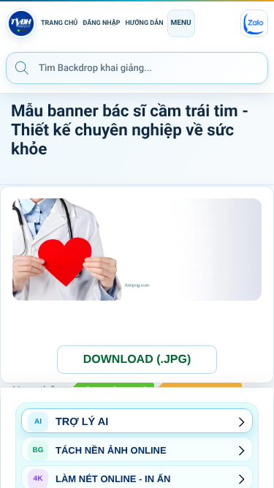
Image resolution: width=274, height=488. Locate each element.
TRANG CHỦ (59, 23)
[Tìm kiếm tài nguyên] (22, 67)
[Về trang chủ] (21, 23)
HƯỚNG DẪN (145, 23)
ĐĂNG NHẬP (101, 23)
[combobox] (137, 68)
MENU (181, 23)
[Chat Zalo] (254, 23)
